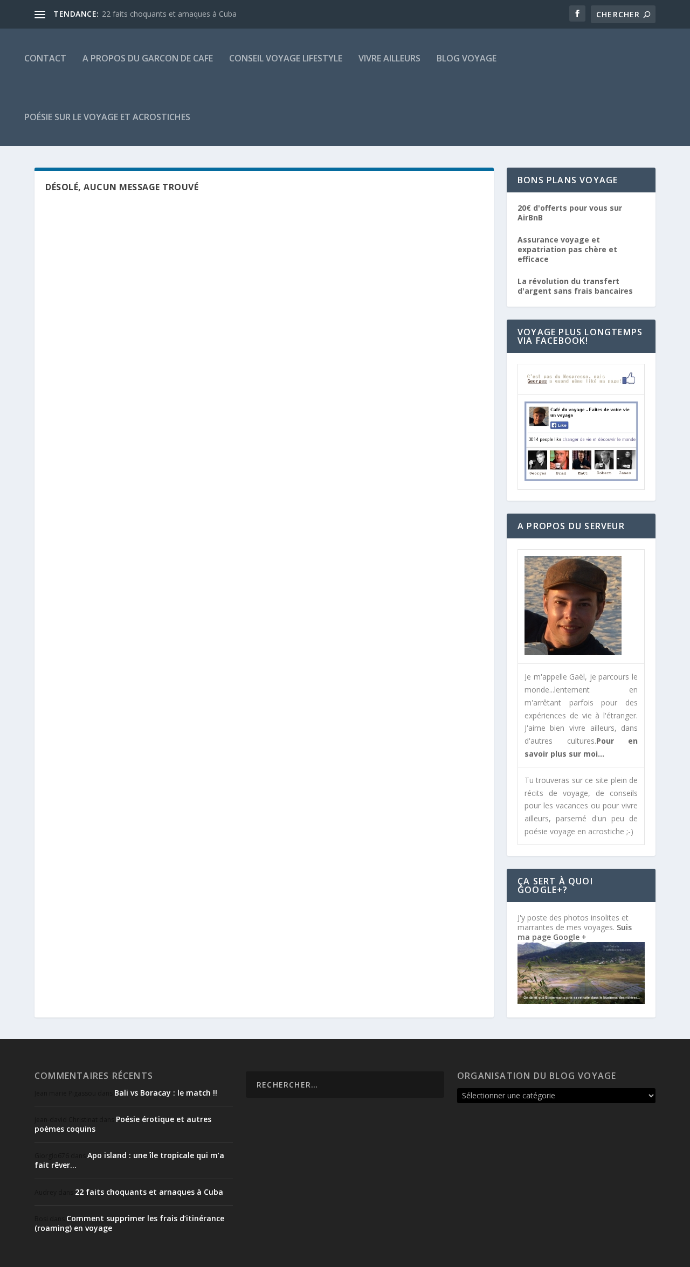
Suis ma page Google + (575, 932)
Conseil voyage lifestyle (285, 58)
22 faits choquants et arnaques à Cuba (169, 14)
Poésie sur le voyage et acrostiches (107, 117)
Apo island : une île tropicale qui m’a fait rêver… (129, 1160)
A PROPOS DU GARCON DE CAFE (147, 58)
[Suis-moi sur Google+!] (581, 1001)
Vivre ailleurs (389, 58)
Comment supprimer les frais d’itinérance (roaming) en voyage (129, 1223)
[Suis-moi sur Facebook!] (581, 478)
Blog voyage (466, 58)
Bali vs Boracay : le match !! (165, 1093)
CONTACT (45, 58)
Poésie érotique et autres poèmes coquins (122, 1124)
